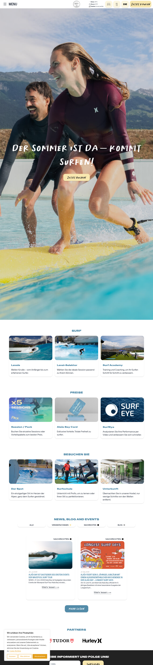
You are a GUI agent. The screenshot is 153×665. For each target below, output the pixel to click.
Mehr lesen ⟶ (50, 587)
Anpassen (12, 656)
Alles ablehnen (25, 656)
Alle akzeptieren (39, 656)
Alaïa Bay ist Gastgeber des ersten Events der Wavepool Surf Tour (49, 576)
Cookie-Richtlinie (15, 651)
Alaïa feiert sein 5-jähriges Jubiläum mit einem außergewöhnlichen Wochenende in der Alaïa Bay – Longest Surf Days (102, 577)
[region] (27, 645)
